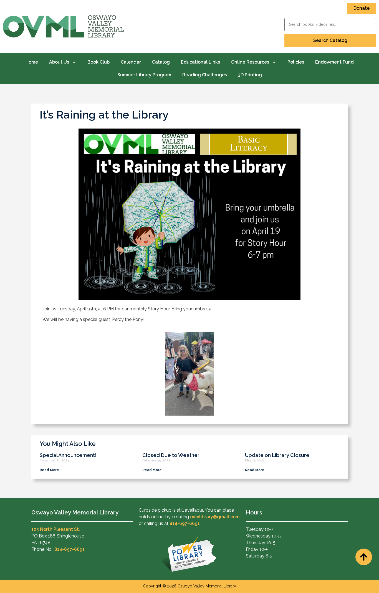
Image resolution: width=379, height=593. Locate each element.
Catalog (161, 62)
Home (32, 62)
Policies (295, 62)
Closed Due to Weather (170, 455)
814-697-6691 (69, 549)
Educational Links (200, 62)
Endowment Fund (334, 62)
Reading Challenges (204, 74)
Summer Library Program (144, 74)
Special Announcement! (68, 455)
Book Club (98, 62)
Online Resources (250, 62)
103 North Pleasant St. (55, 529)
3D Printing (250, 74)
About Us (59, 62)
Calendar (131, 62)
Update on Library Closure (277, 455)
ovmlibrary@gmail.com (214, 516)
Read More (49, 470)
